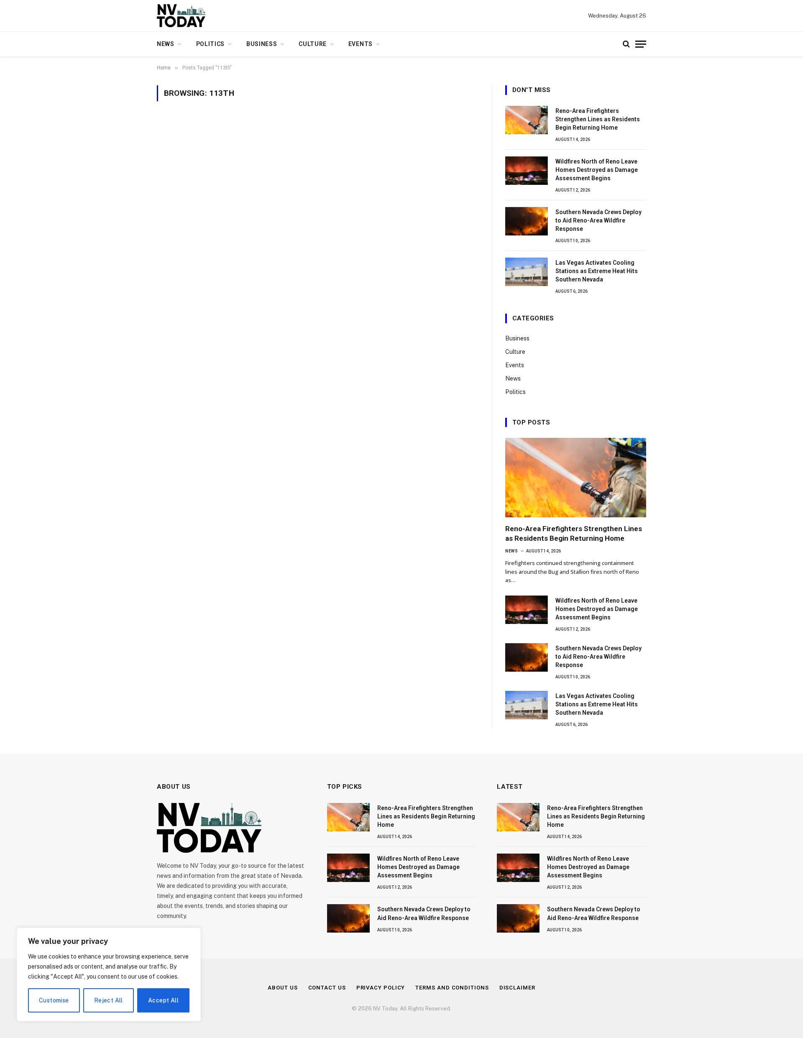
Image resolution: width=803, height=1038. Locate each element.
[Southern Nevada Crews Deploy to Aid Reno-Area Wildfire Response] (526, 221)
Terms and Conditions (451, 987)
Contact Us (327, 987)
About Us (282, 987)
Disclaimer (517, 987)
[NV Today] (181, 15)
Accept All (163, 1000)
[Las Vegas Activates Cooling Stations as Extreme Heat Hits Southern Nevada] (526, 272)
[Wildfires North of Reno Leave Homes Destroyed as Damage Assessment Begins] (526, 170)
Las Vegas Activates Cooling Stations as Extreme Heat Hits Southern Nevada (596, 271)
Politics (210, 44)
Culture (313, 44)
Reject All (108, 1000)
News (165, 44)
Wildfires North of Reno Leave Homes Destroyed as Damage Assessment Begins (596, 170)
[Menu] (640, 44)
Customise (54, 1000)
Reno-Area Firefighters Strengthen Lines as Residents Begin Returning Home (597, 119)
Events (360, 44)
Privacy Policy (380, 987)
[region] (109, 974)
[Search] (626, 44)
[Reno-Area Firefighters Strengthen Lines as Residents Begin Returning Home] (526, 120)
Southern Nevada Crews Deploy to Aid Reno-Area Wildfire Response (598, 220)
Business (261, 44)
